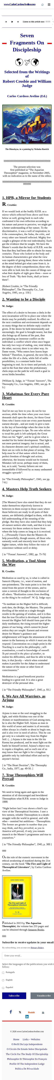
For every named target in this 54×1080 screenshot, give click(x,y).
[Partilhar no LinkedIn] (27, 1017)
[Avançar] (18, 22)
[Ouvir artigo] (12, 22)
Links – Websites (32, 1039)
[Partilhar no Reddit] (31, 1012)
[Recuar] (6, 22)
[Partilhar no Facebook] (10, 1012)
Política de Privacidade (27, 1068)
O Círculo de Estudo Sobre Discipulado (27, 1049)
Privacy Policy (37, 947)
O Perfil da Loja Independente (27, 1044)
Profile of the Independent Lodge (27, 1064)
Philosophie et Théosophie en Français (27, 1059)
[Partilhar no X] (20, 1012)
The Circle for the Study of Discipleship (27, 1054)
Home (16, 1039)
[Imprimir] (43, 1012)
